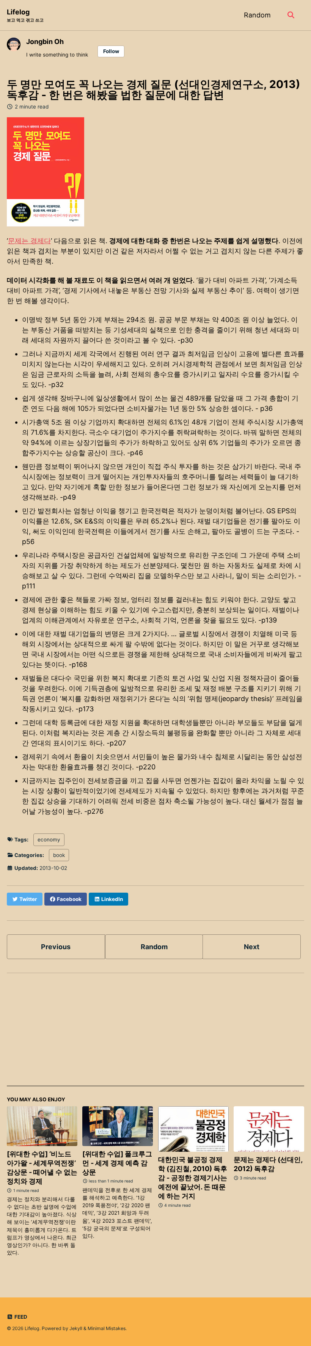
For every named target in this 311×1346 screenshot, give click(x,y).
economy (49, 840)
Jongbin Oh (45, 42)
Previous (56, 947)
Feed (20, 1317)
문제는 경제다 (29, 241)
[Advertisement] (155, 1033)
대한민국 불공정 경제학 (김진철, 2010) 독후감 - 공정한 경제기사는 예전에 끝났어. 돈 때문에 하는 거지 (192, 1178)
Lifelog (25, 15)
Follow (111, 51)
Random (257, 15)
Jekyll (75, 1328)
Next (251, 947)
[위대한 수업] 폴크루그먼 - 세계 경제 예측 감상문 (117, 1163)
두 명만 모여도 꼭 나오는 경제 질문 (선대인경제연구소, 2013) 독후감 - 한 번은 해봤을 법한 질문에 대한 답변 (153, 89)
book (59, 855)
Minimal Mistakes (107, 1328)
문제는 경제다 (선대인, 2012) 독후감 (268, 1164)
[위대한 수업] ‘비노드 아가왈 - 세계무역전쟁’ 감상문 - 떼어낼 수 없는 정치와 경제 (42, 1167)
